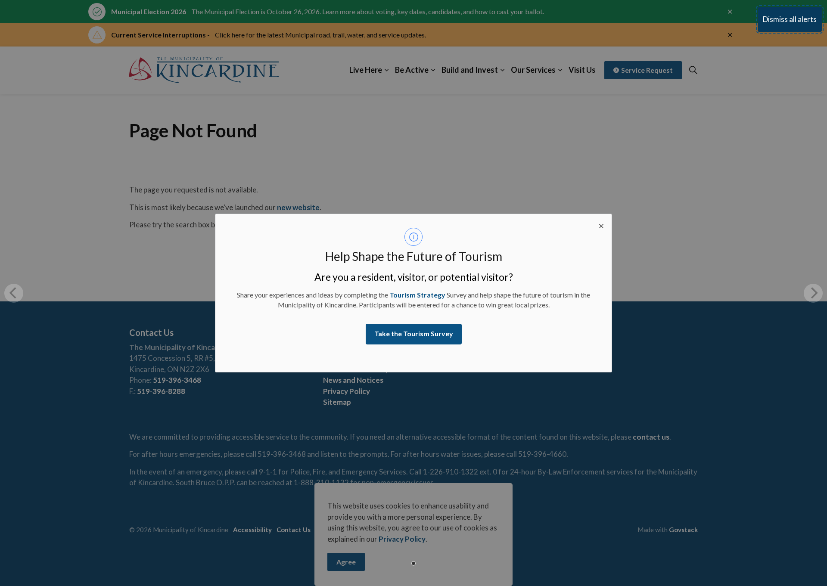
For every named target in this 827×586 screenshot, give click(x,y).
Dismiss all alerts (790, 19)
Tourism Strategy (417, 295)
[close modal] (601, 224)
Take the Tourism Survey (413, 333)
